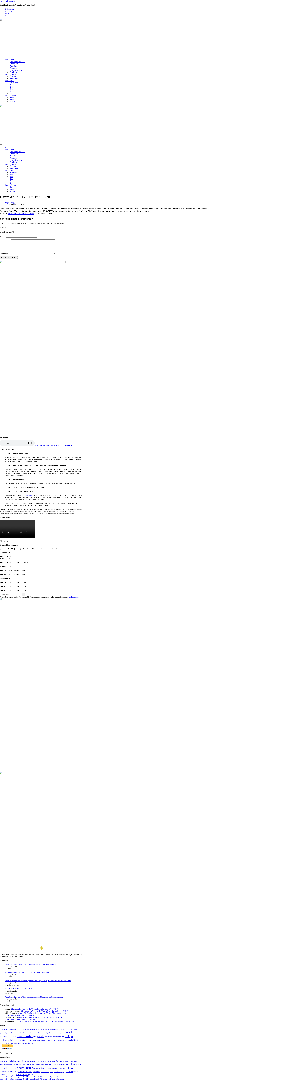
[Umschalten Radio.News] (40, 171)
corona (32, 1029)
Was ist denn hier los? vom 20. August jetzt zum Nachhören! (27, 973)
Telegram (51, 1077)
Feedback (13, 72)
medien (56, 1033)
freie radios (60, 1029)
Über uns (13, 76)
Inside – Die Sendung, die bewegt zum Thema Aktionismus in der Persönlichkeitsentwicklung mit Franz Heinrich (35, 1014)
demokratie (38, 1029)
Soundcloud (34, 1077)
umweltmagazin (11, 1043)
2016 (11, 93)
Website (3, 236)
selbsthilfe (36, 1040)
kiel (31, 1033)
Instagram (18, 1077)
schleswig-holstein (9, 1040)
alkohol (4, 1029)
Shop (12, 100)
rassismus (48, 1037)
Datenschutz (9, 9)
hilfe (23, 1033)
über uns (32, 1043)
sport (66, 1040)
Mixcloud (43, 1077)
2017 (11, 91)
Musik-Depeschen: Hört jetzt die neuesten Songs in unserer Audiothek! (30, 965)
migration (62, 1033)
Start (6, 57)
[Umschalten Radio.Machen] (40, 164)
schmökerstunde (25, 1040)
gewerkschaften (10, 1033)
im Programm (74, 597)
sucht (70, 1040)
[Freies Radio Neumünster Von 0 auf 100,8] (48, 53)
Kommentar (5, 253)
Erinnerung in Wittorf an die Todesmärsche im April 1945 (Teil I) (34, 1009)
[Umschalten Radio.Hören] (40, 150)
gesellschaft (74, 1029)
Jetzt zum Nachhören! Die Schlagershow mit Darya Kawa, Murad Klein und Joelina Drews (38, 981)
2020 (11, 85)
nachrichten (77, 1033)
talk (75, 1039)
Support (12, 97)
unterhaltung (22, 1043)
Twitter (11, 1077)
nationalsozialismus (8, 1036)
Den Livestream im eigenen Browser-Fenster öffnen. (54, 445)
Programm (13, 68)
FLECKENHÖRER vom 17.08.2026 (18, 989)
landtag (46, 1033)
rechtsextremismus (58, 1037)
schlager (69, 1036)
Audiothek (13, 66)
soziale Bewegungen (59, 1040)
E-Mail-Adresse (6, 232)
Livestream (14, 64)
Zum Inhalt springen (7, 1)
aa (1, 1029)
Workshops (14, 78)
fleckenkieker (47, 1029)
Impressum (9, 11)
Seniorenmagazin (47, 1040)
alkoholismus (13, 1029)
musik (69, 1032)
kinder (33, 1033)
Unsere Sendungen (17, 70)
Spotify (26, 1077)
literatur (51, 1033)
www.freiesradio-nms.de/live (21, 213)
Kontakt (8, 13)
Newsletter (14, 83)
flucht (54, 1029)
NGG (35, 1037)
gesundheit (3, 1033)
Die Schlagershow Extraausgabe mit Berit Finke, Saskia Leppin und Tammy (46, 1021)
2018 (11, 89)
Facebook (3, 1077)
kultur (38, 1033)
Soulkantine (29, 495)
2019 (11, 87)
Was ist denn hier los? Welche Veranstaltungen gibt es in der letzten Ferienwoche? (34, 997)
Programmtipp (10, 203)
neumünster (25, 1036)
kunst (42, 1033)
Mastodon (60, 1077)
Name (3, 228)
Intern (7, 16)
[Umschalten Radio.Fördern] (40, 185)
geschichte (67, 1029)
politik (40, 1036)
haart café (18, 1033)
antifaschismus (24, 1029)
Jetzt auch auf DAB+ (17, 62)
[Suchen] (23, 594)
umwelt (2, 1043)
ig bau (27, 1033)
